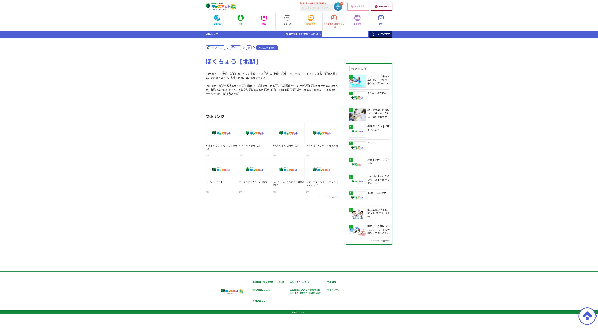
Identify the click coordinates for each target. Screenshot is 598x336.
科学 (240, 24)
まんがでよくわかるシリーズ (334, 25)
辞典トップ (212, 34)
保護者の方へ (360, 6)
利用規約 (331, 281)
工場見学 (357, 24)
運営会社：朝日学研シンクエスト (268, 281)
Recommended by (324, 197)
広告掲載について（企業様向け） (306, 291)
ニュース (287, 24)
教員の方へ (384, 6)
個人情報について (261, 289)
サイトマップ (333, 289)
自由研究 (217, 24)
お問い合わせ (259, 300)
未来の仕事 (310, 24)
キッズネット (217, 47)
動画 (264, 24)
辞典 (381, 24)
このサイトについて (299, 281)
